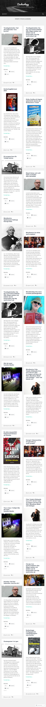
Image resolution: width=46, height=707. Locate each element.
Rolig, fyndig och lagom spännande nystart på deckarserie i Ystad (34, 100)
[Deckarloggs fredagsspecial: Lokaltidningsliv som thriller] (34, 646)
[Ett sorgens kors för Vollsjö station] (12, 167)
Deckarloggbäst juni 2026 (10, 89)
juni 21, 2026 (29, 166)
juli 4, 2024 (29, 557)
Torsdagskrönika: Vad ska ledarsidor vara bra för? (11, 29)
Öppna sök (43, 14)
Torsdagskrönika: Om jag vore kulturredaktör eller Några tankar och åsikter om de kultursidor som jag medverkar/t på (34, 32)
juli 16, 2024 (7, 501)
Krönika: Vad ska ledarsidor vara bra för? (11, 582)
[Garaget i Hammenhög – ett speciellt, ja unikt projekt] (34, 451)
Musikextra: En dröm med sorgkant (33, 233)
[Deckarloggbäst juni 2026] (12, 102)
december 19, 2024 (31, 433)
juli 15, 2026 (29, 92)
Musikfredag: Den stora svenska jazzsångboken (34, 292)
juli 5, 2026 (7, 150)
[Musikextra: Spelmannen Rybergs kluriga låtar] (12, 237)
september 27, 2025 (9, 285)
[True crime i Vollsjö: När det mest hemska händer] (12, 525)
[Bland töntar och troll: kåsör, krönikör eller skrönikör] (34, 184)
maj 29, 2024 (7, 575)
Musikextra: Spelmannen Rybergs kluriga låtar (11, 219)
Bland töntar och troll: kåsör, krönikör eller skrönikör (33, 174)
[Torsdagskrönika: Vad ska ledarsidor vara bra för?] (12, 39)
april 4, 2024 (7, 635)
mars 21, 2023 (7, 697)
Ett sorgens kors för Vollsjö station (10, 157)
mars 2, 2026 (7, 211)
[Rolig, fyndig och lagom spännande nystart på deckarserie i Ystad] (34, 115)
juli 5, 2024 (29, 492)
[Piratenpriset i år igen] (12, 651)
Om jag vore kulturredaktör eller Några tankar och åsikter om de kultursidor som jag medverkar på (32, 568)
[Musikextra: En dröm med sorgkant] (34, 242)
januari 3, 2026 (30, 226)
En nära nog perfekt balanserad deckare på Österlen (10, 433)
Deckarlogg (23, 4)
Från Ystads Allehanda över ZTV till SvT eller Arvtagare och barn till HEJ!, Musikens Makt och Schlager (33, 502)
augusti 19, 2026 (8, 82)
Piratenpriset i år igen (11, 641)
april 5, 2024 (29, 623)
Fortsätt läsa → (7, 65)
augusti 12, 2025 (30, 285)
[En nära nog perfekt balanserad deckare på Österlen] (12, 451)
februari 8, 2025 (8, 425)
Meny (5, 14)
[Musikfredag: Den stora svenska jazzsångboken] (34, 310)
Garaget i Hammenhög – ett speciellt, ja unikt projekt (34, 441)
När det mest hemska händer (9, 364)
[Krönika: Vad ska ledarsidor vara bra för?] (12, 591)
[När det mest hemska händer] (12, 379)
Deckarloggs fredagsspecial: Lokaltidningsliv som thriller (31, 632)
